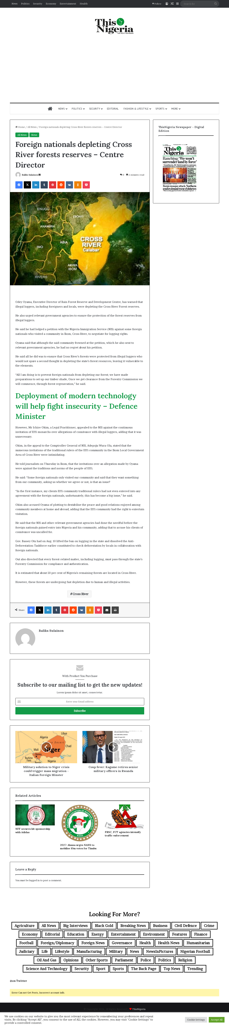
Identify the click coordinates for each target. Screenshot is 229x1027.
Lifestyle (62, 951)
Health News (168, 943)
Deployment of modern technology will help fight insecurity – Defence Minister (76, 406)
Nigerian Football (195, 951)
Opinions (71, 960)
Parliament (124, 960)
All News (32, 127)
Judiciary (26, 951)
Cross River (81, 594)
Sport (101, 969)
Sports (159, 108)
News (15, 3)
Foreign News (93, 943)
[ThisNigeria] (114, 26)
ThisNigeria (138, 1009)
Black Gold (104, 926)
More (174, 108)
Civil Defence (186, 926)
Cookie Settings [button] (196, 1019)
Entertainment (68, 3)
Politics (25, 3)
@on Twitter (18, 981)
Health (83, 3)
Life (45, 951)
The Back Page (143, 969)
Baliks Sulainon (30, 174)
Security (37, 3)
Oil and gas (46, 960)
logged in (34, 880)
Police (145, 960)
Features (179, 934)
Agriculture (25, 926)
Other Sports (97, 960)
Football (26, 943)
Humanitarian (198, 943)
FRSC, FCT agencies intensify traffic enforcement (123, 833)
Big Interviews (75, 926)
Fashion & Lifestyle (136, 108)
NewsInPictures (159, 951)
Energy (97, 934)
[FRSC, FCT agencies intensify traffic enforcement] (124, 816)
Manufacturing (89, 951)
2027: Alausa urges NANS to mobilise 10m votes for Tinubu (78, 846)
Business (160, 926)
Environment (154, 934)
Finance (200, 934)
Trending (195, 969)
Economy (51, 3)
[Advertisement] (114, 69)
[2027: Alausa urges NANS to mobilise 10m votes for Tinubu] (79, 823)
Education (75, 934)
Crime (209, 926)
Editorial (113, 108)
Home (21, 127)
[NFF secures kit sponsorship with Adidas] (35, 814)
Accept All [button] (216, 1019)
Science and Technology (46, 969)
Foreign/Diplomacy (57, 943)
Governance (122, 943)
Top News (172, 969)
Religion (185, 960)
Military (116, 951)
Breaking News (133, 926)
